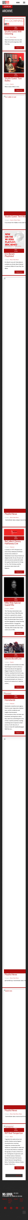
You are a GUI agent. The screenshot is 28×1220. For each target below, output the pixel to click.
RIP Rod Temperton (14, 1133)
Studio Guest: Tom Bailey (13, 79)
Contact (16, 1199)
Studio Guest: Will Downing (13, 32)
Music (11, 37)
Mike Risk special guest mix (13, 603)
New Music (16, 259)
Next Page (18, 1175)
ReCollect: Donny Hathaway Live (13, 542)
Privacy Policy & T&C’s (10, 1201)
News (14, 37)
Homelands (10, 700)
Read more (19, 47)
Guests (12, 84)
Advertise (4, 1199)
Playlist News (11, 514)
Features (12, 547)
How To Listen (21, 1200)
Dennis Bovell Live (13, 658)
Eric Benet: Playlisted (10, 255)
